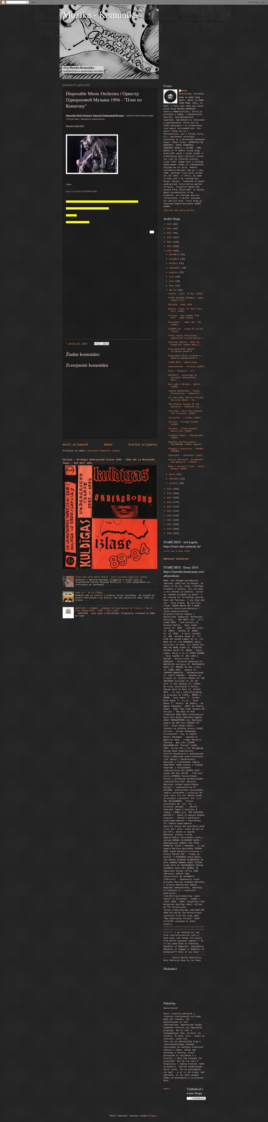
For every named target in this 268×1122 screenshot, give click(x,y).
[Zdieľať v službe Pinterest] (107, 343)
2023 (170, 237)
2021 (170, 246)
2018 (170, 493)
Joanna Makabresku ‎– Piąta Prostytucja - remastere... (185, 392)
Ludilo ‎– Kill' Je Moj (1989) (185, 294)
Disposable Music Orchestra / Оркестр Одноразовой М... (185, 357)
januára (174, 483)
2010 (170, 529)
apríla (173, 290)
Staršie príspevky (142, 444)
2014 (170, 511)
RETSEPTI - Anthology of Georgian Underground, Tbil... (182, 377)
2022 (170, 242)
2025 (170, 229)
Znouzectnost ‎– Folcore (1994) (186, 366)
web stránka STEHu (180, 551)
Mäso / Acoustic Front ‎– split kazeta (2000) (186, 467)
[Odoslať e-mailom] (95, 343)
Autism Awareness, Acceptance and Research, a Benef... (185, 460)
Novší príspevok (75, 444)
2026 (170, 224)
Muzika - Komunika (100, 14)
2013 (170, 515)
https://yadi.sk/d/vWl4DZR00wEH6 (81, 191)
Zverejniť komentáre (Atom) (103, 451)
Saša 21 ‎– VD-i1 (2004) (89, 592)
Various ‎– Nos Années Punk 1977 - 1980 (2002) (183, 316)
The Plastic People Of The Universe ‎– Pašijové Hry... (185, 405)
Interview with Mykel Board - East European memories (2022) (111, 577)
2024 (170, 233)
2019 (170, 489)
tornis (166, 551)
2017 (170, 498)
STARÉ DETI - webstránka (182, 362)
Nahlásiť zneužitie (176, 559)
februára (174, 479)
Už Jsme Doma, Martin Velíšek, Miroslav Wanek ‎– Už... (186, 398)
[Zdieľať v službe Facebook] (104, 343)
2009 (170, 533)
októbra (174, 263)
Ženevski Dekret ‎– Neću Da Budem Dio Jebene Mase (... (185, 343)
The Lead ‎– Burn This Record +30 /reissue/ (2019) (185, 412)
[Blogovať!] (98, 343)
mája (172, 286)
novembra (174, 259)
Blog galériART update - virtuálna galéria (182, 350)
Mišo (184, 91)
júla (172, 277)
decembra (174, 254)
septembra (175, 268)
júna (172, 281)
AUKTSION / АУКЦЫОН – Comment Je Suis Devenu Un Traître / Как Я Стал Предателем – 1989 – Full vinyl (113, 609)
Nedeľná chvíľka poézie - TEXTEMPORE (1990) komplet (185, 443)
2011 (170, 524)
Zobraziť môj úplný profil (178, 210)
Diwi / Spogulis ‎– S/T (181, 371)
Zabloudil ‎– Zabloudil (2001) (185, 455)
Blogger (152, 1116)
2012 (170, 520)
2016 (170, 502)
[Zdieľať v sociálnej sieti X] (101, 343)
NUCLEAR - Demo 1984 (180, 304)
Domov (108, 444)
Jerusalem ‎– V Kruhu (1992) (184, 418)
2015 (170, 507)
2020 (170, 251)
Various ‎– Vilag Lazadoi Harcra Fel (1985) (182, 429)
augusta (174, 272)
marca (172, 474)
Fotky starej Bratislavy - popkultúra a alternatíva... (186, 336)
